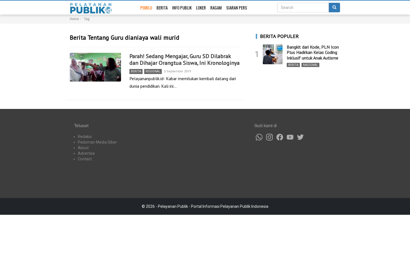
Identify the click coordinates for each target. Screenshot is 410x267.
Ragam (216, 7)
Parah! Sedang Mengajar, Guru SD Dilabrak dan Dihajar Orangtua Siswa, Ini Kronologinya (184, 59)
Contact (85, 159)
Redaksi (85, 136)
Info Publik (182, 7)
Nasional (310, 65)
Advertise (86, 153)
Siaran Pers (236, 7)
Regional (153, 71)
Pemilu (146, 7)
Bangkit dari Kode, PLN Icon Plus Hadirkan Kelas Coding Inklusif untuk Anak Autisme (313, 52)
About (83, 148)
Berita (162, 7)
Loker (201, 7)
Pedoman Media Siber (97, 142)
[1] (273, 54)
